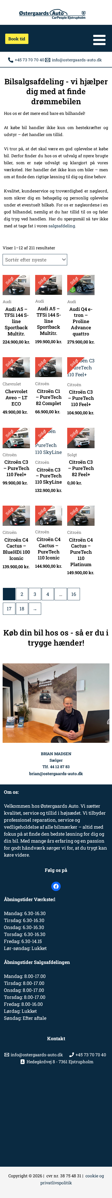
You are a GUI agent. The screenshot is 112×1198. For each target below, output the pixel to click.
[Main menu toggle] (99, 39)
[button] (15, 39)
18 (22, 608)
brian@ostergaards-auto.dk (56, 773)
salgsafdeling (61, 225)
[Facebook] (56, 886)
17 (9, 608)
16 (73, 594)
